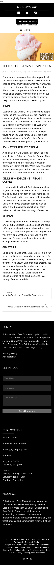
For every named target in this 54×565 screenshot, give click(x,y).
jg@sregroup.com (18, 449)
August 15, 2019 (20, 72)
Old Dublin (19, 111)
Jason (7, 72)
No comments (36, 72)
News (49, 72)
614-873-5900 (28, 7)
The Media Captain (32, 542)
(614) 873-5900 (18, 443)
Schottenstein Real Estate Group (19, 501)
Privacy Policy (10, 353)
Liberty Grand (9, 550)
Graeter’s (38, 253)
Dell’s (31, 187)
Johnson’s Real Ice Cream (30, 156)
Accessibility (9, 356)
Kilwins (6, 221)
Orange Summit (12, 547)
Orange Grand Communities (15, 545)
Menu (26, 29)
